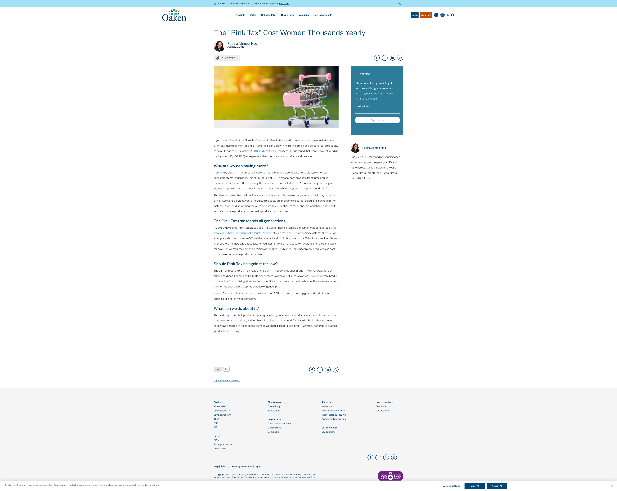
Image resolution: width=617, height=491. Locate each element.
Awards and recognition (334, 419)
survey (220, 172)
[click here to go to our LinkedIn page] (392, 58)
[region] (308, 486)
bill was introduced (246, 293)
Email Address (363, 106)
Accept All (497, 486)
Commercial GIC (222, 410)
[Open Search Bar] (452, 15)
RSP (216, 423)
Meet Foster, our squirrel (334, 415)
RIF (215, 427)
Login (415, 15)
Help (216, 466)
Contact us (381, 406)
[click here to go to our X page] (385, 58)
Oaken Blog (274, 406)
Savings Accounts (223, 444)
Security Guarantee (241, 466)
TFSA (216, 419)
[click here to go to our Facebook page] (377, 58)
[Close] (611, 485)
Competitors (220, 448)
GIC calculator (329, 432)
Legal (258, 466)
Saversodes (274, 410)
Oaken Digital (275, 428)
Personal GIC (220, 406)
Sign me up (377, 120)
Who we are (328, 406)
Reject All (474, 486)
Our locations (382, 410)
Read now (284, 3)
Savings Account (222, 415)
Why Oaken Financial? (333, 410)
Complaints (273, 432)
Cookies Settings (451, 486)
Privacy (225, 466)
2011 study (259, 151)
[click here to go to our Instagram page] (400, 58)
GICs (216, 440)
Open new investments (279, 423)
